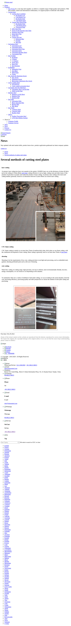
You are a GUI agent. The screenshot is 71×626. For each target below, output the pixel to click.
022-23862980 (21, 365)
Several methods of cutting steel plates (15, 155)
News (6, 153)
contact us (4, 148)
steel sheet (64, 252)
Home (6, 151)
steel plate (25, 173)
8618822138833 (9, 375)
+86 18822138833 (31, 365)
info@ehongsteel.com (10, 368)
